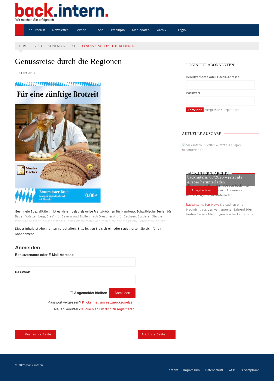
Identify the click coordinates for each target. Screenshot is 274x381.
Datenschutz (214, 370)
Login (182, 30)
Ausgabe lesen (202, 190)
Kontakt (172, 370)
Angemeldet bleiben (90, 293)
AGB (232, 370)
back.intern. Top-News (202, 204)
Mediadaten (141, 30)
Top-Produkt (36, 30)
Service (81, 30)
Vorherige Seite (38, 334)
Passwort (22, 272)
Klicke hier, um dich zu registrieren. (108, 309)
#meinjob (118, 30)
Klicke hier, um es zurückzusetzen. (108, 302)
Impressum (191, 370)
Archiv (161, 30)
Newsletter (60, 30)
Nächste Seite (153, 334)
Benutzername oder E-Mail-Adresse (44, 255)
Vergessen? (213, 110)
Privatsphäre (249, 370)
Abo (100, 30)
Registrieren (232, 110)
